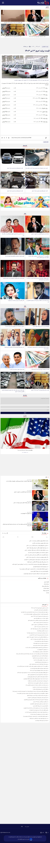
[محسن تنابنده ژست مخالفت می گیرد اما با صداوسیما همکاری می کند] (37, 290)
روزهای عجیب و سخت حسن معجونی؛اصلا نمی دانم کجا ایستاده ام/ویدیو (36, 708)
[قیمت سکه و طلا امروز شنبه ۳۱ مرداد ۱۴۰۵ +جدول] (13, 30)
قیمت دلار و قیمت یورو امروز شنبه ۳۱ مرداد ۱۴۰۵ (37, 36)
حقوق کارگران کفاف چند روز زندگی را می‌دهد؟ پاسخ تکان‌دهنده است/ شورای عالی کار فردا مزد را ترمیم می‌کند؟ (30, 691)
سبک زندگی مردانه (45, 586)
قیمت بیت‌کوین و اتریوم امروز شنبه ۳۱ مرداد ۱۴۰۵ (39, 608)
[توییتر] (2, 138)
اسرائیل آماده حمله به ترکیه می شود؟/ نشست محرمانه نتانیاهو (37, 695)
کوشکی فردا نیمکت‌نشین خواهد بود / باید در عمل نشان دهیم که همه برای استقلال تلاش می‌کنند (17, 525)
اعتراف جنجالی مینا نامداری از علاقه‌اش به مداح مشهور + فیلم (38, 620)
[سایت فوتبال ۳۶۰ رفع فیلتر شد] (40, 517)
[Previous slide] (2, 431)
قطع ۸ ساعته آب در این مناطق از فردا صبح (41, 618)
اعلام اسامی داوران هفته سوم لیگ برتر (41, 720)
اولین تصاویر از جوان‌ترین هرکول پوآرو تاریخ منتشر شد (14, 256)
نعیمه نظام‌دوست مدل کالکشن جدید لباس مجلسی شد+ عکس (36, 555)
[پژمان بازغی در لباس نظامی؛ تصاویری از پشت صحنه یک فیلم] (13, 268)
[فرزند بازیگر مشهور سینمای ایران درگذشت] (13, 359)
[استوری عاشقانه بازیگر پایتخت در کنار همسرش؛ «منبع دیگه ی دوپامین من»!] (37, 337)
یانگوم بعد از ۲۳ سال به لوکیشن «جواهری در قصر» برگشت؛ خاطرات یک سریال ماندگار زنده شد (38, 257)
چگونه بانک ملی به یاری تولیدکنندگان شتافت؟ (40, 689)
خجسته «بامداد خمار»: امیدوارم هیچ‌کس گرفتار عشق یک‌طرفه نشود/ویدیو (36, 678)
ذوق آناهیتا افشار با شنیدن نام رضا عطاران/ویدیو (40, 656)
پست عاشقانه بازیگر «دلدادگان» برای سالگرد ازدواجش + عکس (36, 550)
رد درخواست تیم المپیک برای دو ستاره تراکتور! (40, 658)
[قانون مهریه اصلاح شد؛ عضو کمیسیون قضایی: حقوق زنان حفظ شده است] (40, 484)
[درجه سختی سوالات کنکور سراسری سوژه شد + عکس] (40, 506)
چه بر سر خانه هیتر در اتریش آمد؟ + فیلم (41, 626)
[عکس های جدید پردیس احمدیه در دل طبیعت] (13, 290)
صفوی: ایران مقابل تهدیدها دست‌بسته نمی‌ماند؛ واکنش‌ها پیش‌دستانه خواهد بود (34, 612)
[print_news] (9, 138)
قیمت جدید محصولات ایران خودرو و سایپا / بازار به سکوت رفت (36, 168)
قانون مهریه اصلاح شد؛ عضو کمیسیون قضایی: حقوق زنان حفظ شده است (19, 481)
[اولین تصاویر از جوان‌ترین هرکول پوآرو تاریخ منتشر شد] (13, 246)
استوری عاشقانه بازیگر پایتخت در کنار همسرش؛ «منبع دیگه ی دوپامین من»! (38, 348)
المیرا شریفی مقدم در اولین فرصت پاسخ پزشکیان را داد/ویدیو (36, 559)
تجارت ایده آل (46, 588)
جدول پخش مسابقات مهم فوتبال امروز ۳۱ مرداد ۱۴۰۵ (39, 670)
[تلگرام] (4, 138)
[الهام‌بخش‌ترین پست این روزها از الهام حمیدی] (37, 316)
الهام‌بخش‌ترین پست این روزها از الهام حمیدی (41, 326)
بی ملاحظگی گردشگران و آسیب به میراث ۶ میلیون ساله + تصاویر (37, 637)
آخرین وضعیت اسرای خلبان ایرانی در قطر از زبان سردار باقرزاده (38, 681)
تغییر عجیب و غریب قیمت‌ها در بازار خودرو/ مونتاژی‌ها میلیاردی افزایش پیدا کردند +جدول (13, 391)
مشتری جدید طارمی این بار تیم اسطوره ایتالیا (40, 643)
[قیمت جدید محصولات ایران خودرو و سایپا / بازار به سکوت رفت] (37, 157)
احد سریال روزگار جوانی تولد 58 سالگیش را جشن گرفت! (37, 562)
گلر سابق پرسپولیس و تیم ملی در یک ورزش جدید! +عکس (37, 557)
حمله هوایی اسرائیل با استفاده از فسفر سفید (40, 645)
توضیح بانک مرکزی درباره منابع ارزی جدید (41, 641)
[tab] (27, 452)
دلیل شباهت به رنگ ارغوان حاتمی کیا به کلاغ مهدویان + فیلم (38, 674)
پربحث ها (4, 533)
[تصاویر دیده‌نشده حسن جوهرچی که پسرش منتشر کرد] (13, 316)
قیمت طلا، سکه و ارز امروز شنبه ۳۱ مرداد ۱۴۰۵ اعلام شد (38, 635)
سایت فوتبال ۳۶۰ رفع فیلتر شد (26, 513)
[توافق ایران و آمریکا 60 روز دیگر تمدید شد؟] (25, 433)
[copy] (46, 137)
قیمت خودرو (46, 142)
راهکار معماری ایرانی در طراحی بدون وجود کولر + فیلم (39, 628)
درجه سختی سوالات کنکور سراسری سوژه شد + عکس (22, 502)
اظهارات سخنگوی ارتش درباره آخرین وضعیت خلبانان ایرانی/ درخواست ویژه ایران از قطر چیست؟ (32, 693)
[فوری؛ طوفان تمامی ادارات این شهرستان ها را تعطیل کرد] (13, 16)
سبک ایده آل (46, 584)
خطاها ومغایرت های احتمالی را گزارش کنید (41, 610)
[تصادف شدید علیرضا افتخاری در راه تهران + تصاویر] (37, 16)
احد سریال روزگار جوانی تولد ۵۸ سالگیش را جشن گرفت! (14, 347)
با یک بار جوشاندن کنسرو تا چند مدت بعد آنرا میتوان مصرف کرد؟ (37, 633)
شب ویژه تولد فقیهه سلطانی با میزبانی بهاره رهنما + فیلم (37, 548)
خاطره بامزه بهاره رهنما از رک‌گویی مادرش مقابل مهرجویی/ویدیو (38, 676)
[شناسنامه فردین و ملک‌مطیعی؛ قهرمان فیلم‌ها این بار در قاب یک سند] (13, 224)
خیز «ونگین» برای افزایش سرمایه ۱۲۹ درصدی (40, 701)
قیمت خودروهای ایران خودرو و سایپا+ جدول (15, 168)
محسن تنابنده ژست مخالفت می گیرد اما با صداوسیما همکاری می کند (37, 301)
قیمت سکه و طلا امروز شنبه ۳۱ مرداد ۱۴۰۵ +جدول (13, 36)
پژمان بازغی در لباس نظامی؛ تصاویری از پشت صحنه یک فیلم (13, 278)
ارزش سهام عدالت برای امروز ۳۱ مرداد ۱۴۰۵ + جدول (39, 616)
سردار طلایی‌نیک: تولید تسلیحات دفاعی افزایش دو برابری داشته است (36, 712)
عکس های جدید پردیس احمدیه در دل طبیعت (16, 300)
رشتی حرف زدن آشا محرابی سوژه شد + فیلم (41, 622)
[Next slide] (47, 431)
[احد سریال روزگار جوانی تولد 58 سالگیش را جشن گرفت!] (13, 337)
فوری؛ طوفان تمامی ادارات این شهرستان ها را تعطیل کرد (13, 22)
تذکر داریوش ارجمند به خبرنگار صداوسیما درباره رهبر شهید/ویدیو (36, 573)
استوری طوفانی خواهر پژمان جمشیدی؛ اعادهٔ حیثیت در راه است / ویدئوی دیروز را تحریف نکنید (37, 279)
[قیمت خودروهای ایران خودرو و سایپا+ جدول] (13, 157)
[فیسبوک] (6, 138)
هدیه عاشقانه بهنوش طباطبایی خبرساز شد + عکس (38, 541)
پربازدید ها (44, 533)
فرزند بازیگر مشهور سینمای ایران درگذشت (17, 369)
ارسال (25, 413)
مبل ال (47, 592)
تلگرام (43, 832)
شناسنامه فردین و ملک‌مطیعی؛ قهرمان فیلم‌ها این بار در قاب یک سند (13, 234)
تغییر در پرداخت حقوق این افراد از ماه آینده (41, 660)
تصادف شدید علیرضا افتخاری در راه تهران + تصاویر (37, 22)
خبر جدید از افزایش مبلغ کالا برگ (42, 631)
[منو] (3, 2)
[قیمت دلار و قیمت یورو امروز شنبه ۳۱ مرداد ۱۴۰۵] (37, 30)
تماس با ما (27, 826)
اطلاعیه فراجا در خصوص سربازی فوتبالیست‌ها (40, 651)
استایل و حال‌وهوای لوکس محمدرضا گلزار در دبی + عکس (37, 545)
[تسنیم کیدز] (25, 202)
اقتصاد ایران (46, 582)
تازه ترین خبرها (46, 590)
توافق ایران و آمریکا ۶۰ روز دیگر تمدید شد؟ (25, 450)
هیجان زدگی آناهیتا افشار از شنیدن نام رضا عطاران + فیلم (39, 664)
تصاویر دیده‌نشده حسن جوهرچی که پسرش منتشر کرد (14, 326)
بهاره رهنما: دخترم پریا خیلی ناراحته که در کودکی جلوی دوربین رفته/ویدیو (36, 699)
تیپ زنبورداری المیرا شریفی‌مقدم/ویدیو (40, 566)
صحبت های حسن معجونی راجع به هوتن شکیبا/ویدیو (39, 704)
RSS (22, 826)
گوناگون (47, 7)
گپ (48, 832)
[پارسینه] (42, 2)
